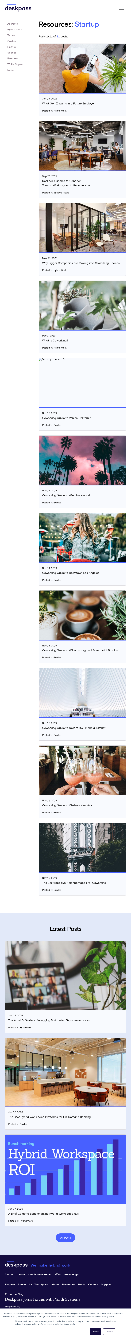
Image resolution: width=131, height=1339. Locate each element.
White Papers (15, 64)
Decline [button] (109, 1331)
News (10, 70)
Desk (22, 1274)
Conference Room (39, 1274)
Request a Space (15, 1284)
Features (12, 58)
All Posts (12, 23)
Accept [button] (96, 1331)
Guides (11, 41)
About (55, 1284)
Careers (93, 1284)
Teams (11, 35)
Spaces (11, 52)
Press (81, 1284)
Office (57, 1274)
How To (11, 47)
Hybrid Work (14, 29)
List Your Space (38, 1284)
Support (106, 1284)
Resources (68, 1284)
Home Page (71, 1274)
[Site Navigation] (121, 8)
